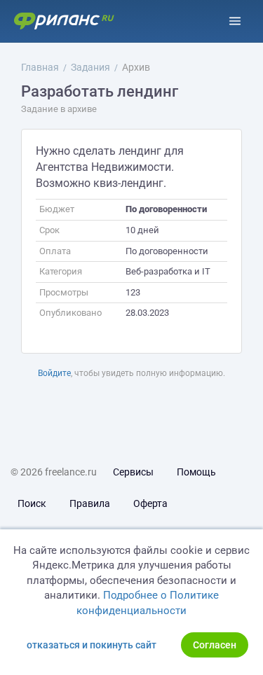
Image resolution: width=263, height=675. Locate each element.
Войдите (54, 373)
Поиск (32, 503)
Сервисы (133, 472)
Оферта (150, 503)
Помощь (196, 472)
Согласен (214, 644)
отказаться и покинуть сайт (91, 644)
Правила (89, 503)
